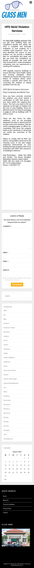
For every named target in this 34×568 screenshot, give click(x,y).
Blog (5, 319)
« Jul (5, 479)
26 (13, 472)
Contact (5, 512)
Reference (7, 409)
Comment (7, 226)
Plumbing (6, 396)
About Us (5, 500)
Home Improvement (10, 370)
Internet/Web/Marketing (11, 383)
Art (4, 315)
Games (6, 345)
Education (7, 332)
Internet (6, 375)
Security (6, 426)
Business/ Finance (9, 328)
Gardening (7, 349)
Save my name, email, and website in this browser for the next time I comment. (18, 279)
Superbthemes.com (17, 565)
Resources (7, 413)
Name (5, 252)
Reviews (6, 417)
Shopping (6, 430)
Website (6, 270)
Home (5, 366)
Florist (5, 340)
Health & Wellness (9, 357)
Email (5, 261)
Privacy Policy (7, 508)
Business (6, 323)
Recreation (7, 404)
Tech (5, 434)
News (5, 392)
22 (24, 469)
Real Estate (7, 400)
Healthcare (7, 362)
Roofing (6, 422)
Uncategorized (8, 439)
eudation (6, 336)
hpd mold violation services (16, 41)
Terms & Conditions (9, 504)
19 (13, 469)
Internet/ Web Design (10, 379)
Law (5, 387)
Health (6, 353)
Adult (5, 310)
